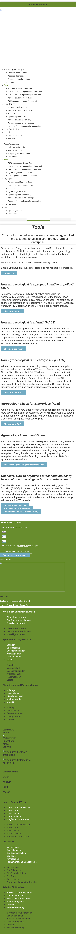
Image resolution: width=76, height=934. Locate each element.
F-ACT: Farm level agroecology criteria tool (25, 92)
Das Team (11, 856)
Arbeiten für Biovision (14, 887)
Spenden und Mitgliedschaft (17, 639)
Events (7, 132)
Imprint (2, 605)
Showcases (12, 82)
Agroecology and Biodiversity (19, 120)
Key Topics (9, 104)
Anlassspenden (14, 653)
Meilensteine (13, 847)
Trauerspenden (14, 656)
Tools (6, 85)
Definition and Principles (17, 73)
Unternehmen (13, 693)
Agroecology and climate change (21, 123)
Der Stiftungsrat (14, 850)
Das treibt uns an (15, 895)
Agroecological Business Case (20, 107)
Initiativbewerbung (15, 907)
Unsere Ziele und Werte (14, 802)
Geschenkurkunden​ (16, 651)
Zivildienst (11, 904)
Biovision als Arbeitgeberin (19, 892)
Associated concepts (16, 76)
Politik (6, 787)
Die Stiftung (9, 841)
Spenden (11, 645)
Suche (23, 219)
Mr (11, 528)
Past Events (12, 138)
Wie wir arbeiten (14, 816)
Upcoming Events (15, 135)
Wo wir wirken (13, 813)
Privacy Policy (12, 605)
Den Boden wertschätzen (19, 620)
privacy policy (22, 546)
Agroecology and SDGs (17, 117)
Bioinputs (11, 114)
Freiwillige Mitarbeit (16, 623)
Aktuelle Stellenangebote (18, 898)
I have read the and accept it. (22, 546)
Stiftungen (11, 690)
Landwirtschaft (10, 771)
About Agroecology (14, 69)
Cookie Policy (24, 605)
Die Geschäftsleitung (16, 853)
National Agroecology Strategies (20, 110)
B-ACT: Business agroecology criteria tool (24, 95)
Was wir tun (12, 810)
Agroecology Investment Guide (20, 98)
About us (4, 597)
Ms (6, 528)
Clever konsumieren (16, 617)
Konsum (7, 782)
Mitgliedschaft (13, 648)
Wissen (6, 792)
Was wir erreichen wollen (18, 807)
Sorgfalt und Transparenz (19, 819)
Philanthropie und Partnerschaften (20, 685)
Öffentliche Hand (15, 696)
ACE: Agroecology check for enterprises (23, 101)
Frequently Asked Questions (19, 79)
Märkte (6, 777)
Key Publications (12, 129)
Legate (10, 659)
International (9, 755)
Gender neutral (21, 528)
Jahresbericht (13, 859)
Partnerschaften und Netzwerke (22, 862)
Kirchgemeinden (14, 699)
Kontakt (10, 702)
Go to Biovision (38, 4)
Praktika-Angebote (15, 901)
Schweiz (7, 747)
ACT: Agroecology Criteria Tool (20, 88)
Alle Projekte (9, 763)
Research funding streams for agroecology (24, 126)
